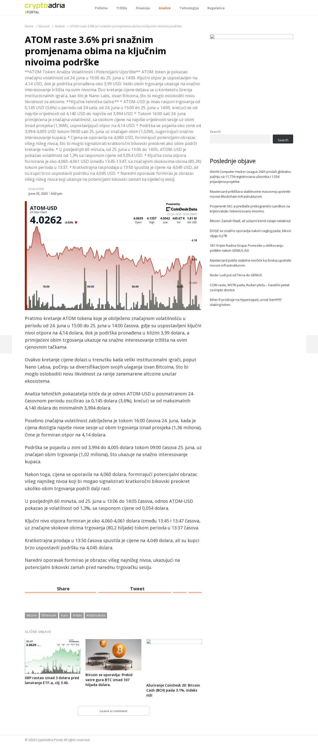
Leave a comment (113, 711)
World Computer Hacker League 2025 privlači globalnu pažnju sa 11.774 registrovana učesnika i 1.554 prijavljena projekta (250, 176)
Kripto (77, 615)
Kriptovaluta (96, 615)
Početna (101, 8)
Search (215, 132)
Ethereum (48, 615)
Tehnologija (189, 8)
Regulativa (216, 8)
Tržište (121, 8)
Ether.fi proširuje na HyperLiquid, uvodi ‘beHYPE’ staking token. (246, 302)
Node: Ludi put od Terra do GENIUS (236, 275)
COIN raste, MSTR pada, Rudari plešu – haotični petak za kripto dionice (250, 287)
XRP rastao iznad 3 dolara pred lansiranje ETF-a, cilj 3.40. (52, 680)
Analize (165, 8)
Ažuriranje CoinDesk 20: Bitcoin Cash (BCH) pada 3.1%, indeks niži (173, 690)
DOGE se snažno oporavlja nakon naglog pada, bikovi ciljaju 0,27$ (250, 233)
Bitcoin (32, 615)
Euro (64, 615)
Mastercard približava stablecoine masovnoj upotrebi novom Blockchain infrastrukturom (250, 194)
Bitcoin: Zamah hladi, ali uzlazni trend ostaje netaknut (250, 221)
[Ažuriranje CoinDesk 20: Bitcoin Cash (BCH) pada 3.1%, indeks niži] (174, 642)
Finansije (143, 8)
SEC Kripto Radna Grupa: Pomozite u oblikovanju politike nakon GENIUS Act (246, 248)
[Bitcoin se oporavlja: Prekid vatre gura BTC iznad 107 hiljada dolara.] (113, 642)
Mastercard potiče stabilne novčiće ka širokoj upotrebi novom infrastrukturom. (250, 263)
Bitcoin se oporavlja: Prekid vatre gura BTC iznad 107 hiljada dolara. (108, 679)
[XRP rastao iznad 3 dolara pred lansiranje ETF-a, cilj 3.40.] (52, 642)
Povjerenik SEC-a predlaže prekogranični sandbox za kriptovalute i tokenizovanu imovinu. (250, 208)
